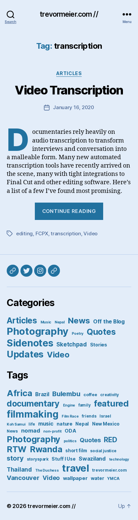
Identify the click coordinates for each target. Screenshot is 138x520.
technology (119, 459)
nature (64, 424)
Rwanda (46, 449)
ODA (70, 431)
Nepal (60, 322)
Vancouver (23, 478)
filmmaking (32, 414)
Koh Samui (16, 424)
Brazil (42, 394)
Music (46, 322)
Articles (69, 73)
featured (111, 403)
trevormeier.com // (69, 14)
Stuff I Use (63, 459)
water (97, 478)
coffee (90, 394)
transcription (66, 233)
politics (70, 441)
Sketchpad (71, 344)
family (84, 405)
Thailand (19, 469)
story (15, 458)
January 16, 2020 (73, 107)
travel (75, 468)
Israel (105, 416)
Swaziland (92, 458)
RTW (16, 449)
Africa (19, 393)
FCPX (42, 233)
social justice (103, 451)
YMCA (113, 478)
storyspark (37, 459)
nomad (30, 430)
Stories (98, 344)
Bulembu (66, 393)
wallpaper (75, 478)
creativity (109, 395)
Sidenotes (30, 343)
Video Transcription (69, 90)
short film (76, 450)
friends (89, 416)
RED (110, 440)
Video (90, 233)
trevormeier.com (109, 470)
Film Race (70, 416)
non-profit (52, 431)
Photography (37, 331)
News (79, 320)
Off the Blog (109, 321)
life (31, 424)
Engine (69, 405)
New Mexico (106, 424)
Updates (25, 354)
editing (24, 233)
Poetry (77, 333)
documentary (33, 404)
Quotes (101, 332)
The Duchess (47, 470)
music (46, 424)
